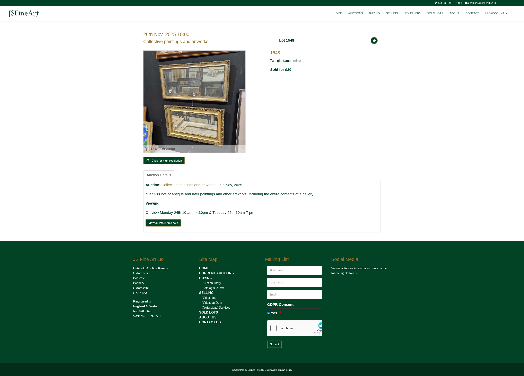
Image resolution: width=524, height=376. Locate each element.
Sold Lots (435, 13)
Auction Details (159, 175)
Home (337, 13)
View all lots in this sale (163, 222)
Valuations (209, 297)
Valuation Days (212, 302)
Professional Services (216, 307)
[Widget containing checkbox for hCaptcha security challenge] (298, 328)
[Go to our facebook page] (335, 282)
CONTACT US (210, 322)
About (454, 13)
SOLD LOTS (208, 312)
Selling (392, 13)
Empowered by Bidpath (243, 369)
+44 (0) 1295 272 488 (449, 3)
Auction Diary (211, 283)
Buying (374, 13)
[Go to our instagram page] (352, 282)
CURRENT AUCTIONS (216, 273)
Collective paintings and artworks (175, 41)
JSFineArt (270, 369)
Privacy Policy (285, 369)
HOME (204, 268)
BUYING (205, 278)
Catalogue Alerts (213, 288)
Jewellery (412, 13)
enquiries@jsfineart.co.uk (482, 3)
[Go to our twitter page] (344, 282)
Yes (274, 313)
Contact (472, 13)
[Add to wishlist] (374, 40)
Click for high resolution (166, 160)
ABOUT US (208, 317)
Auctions (355, 13)
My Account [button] (495, 13)
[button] (516, 14)
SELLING (206, 292)
